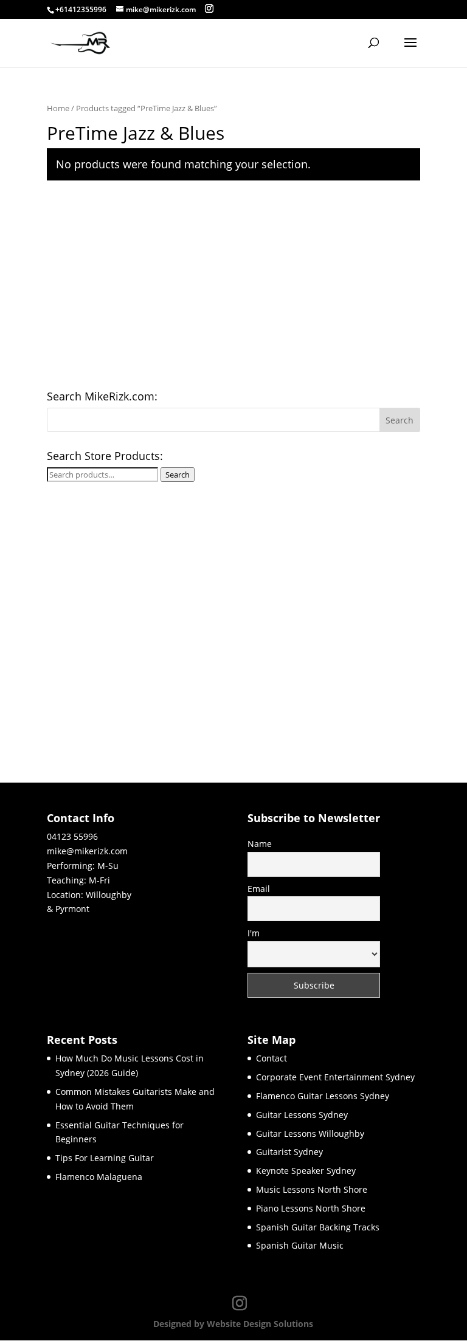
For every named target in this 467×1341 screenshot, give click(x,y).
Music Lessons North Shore (311, 1189)
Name (259, 843)
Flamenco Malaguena (98, 1176)
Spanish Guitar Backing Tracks (317, 1227)
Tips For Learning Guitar (104, 1158)
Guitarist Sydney (289, 1152)
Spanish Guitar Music (300, 1245)
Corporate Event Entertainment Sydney (335, 1077)
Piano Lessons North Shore (310, 1208)
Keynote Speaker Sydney (306, 1170)
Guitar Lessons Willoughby (310, 1133)
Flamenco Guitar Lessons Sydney (322, 1096)
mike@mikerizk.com (87, 851)
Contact (271, 1058)
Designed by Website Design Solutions (233, 1323)
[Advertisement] (233, 287)
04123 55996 (72, 836)
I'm (253, 933)
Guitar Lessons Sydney (302, 1114)
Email (258, 888)
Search (177, 474)
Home (58, 108)
